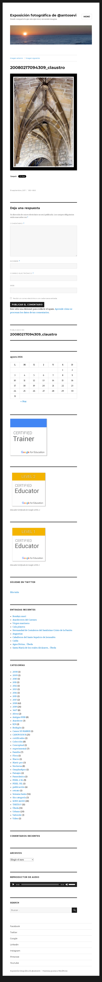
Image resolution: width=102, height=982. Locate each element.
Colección (18, 741)
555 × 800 (32, 190)
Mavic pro (18, 762)
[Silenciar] (67, 884)
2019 (15, 706)
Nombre (15, 261)
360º (15, 710)
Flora (15, 755)
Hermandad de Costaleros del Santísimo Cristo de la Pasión (42, 630)
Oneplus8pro (19, 769)
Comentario (17, 223)
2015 (15, 696)
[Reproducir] (13, 884)
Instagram (15, 951)
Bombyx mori (19, 616)
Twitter (13, 932)
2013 (15, 689)
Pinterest (14, 957)
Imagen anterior (16, 58)
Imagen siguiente (33, 58)
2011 (15, 682)
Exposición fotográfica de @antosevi (43, 15)
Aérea (15, 713)
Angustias (18, 634)
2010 (15, 679)
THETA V (17, 804)
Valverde (17, 815)
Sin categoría (19, 797)
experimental (19, 748)
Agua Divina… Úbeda (23, 644)
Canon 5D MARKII (21, 731)
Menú (87, 16)
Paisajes (17, 773)
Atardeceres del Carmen (25, 620)
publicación (19, 787)
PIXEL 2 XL (18, 780)
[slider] (72, 884)
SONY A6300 (19, 801)
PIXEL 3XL (18, 783)
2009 (15, 675)
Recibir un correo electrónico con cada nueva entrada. (35, 298)
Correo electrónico (22, 273)
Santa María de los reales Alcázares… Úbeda (34, 647)
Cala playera (19, 627)
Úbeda (16, 808)
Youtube (14, 963)
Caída (15, 640)
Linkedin (14, 944)
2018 (15, 703)
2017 (15, 699)
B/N (14, 724)
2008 (15, 672)
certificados (19, 738)
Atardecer (17, 720)
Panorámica (19, 776)
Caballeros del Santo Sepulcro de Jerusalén (34, 637)
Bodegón (17, 727)
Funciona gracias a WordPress (55, 971)
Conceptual (18, 745)
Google (13, 938)
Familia (16, 752)
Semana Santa (19, 794)
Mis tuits (14, 592)
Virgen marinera (21, 623)
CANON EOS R (19, 734)
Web (12, 286)
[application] (43, 884)
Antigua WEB (19, 717)
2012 (15, 686)
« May (23, 401)
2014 (15, 693)
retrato (16, 790)
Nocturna (17, 766)
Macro (16, 759)
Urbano (16, 811)
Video (15, 818)
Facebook (15, 926)
